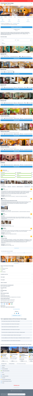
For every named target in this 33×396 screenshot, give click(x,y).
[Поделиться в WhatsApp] (15, 313)
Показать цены (16, 58)
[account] (30, 1)
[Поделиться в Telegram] (16, 313)
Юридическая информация (4, 394)
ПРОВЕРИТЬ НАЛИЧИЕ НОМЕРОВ (16, 27)
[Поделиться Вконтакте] (18, 313)
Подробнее (22, 394)
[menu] (32, 1)
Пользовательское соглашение (4, 393)
